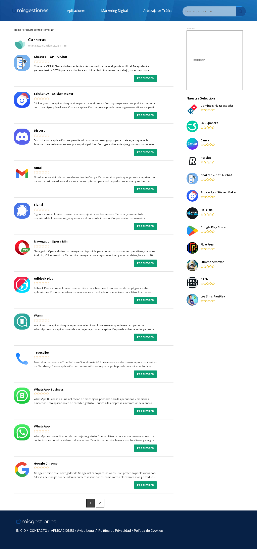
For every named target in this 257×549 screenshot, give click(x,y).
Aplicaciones (76, 10)
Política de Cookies (148, 531)
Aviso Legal (86, 531)
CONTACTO (38, 531)
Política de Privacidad (114, 531)
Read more (145, 78)
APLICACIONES (62, 531)
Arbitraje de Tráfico (157, 10)
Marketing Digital (114, 10)
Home (17, 29)
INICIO (21, 531)
